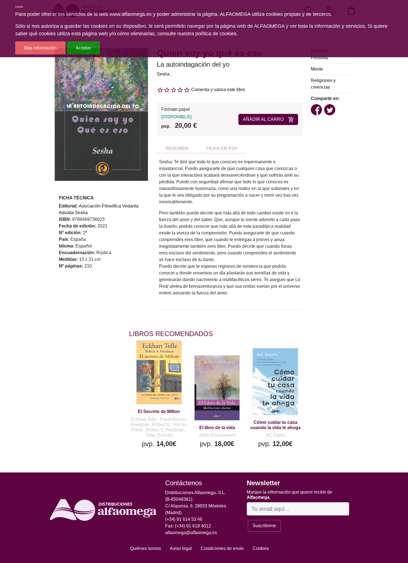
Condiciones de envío (222, 548)
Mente (317, 69)
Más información (40, 48)
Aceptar (83, 48)
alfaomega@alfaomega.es (191, 532)
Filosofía (319, 57)
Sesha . (164, 74)
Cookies (261, 548)
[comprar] (163, 352)
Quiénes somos (145, 548)
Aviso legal (181, 548)
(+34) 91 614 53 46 (183, 519)
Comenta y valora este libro (218, 89)
